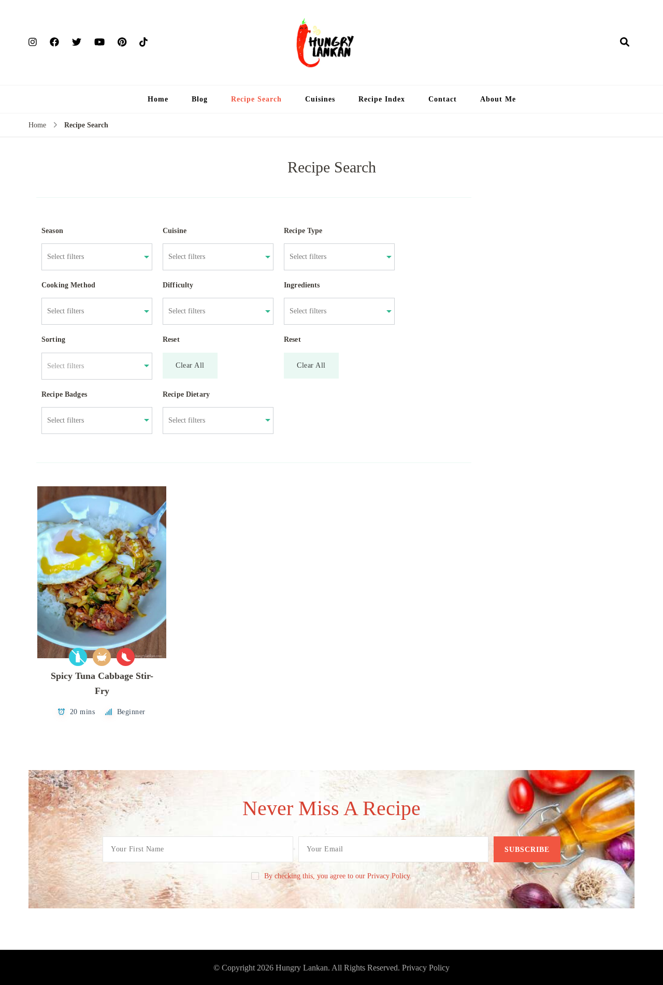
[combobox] (91, 257)
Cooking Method (68, 285)
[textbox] (91, 366)
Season (52, 231)
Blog (200, 99)
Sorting (53, 339)
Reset (171, 339)
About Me (498, 99)
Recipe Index (381, 99)
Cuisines (320, 99)
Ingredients (302, 285)
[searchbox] (91, 257)
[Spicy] (126, 657)
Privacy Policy (426, 967)
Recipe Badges (64, 394)
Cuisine (174, 231)
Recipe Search (256, 99)
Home (158, 99)
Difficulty (178, 285)
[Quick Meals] (102, 657)
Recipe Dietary (186, 394)
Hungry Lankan (302, 967)
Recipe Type (303, 231)
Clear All (190, 365)
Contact (442, 99)
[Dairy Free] (78, 657)
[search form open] (625, 42)
